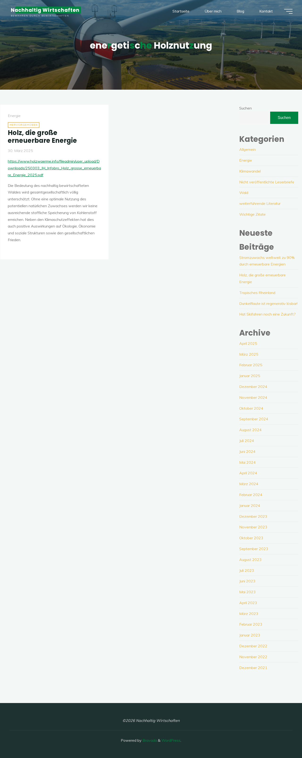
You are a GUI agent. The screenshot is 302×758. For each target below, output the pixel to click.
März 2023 (248, 613)
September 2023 (253, 548)
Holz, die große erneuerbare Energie (42, 136)
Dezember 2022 (253, 646)
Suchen (245, 108)
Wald (243, 192)
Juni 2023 (247, 581)
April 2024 (248, 473)
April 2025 (248, 343)
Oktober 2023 (251, 537)
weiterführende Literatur (260, 203)
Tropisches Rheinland (257, 292)
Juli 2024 (246, 440)
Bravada (149, 740)
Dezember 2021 (253, 667)
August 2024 (250, 429)
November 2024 (253, 397)
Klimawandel (250, 171)
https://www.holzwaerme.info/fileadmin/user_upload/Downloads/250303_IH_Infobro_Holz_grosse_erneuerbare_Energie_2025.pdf (54, 168)
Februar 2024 (250, 494)
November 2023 (253, 527)
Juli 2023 (246, 570)
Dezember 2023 (253, 516)
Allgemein (247, 149)
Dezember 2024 (253, 386)
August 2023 (250, 559)
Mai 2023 (247, 592)
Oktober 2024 (251, 408)
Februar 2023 (250, 624)
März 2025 (248, 354)
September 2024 (253, 419)
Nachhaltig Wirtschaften (45, 10)
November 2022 (253, 656)
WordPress (170, 740)
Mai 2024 (247, 462)
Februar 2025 (250, 364)
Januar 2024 (249, 505)
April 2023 (248, 602)
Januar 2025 (249, 375)
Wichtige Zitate (252, 214)
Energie (14, 115)
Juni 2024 (247, 451)
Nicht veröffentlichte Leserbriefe (266, 182)
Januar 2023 (249, 635)
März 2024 (248, 483)
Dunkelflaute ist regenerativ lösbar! (268, 303)
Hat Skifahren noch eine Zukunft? (267, 314)
